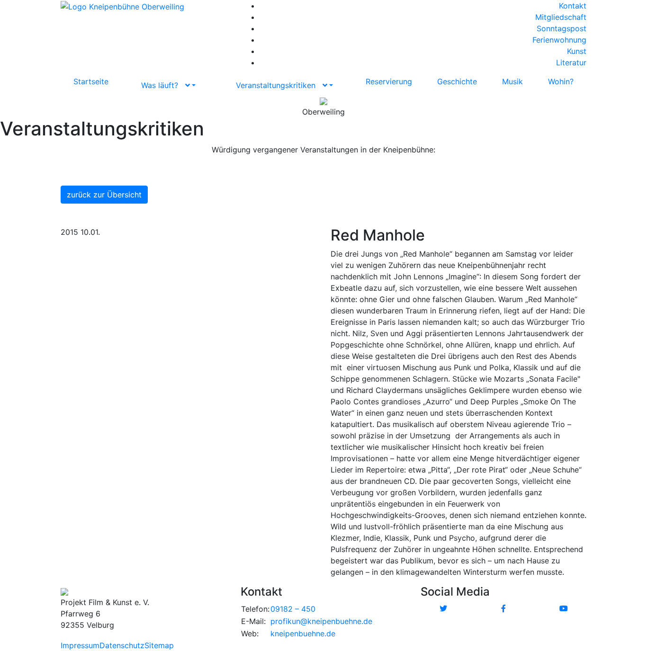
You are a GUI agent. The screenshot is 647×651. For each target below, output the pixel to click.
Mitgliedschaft (560, 17)
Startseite (90, 81)
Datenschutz (121, 645)
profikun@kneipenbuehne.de (321, 621)
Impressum (80, 645)
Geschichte (457, 81)
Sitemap (159, 645)
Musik (512, 81)
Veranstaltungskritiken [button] (279, 85)
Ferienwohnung (559, 40)
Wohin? (561, 81)
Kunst (576, 51)
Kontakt (572, 5)
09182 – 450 (292, 609)
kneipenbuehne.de (302, 633)
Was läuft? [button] (163, 85)
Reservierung (389, 81)
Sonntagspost (561, 28)
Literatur (571, 62)
